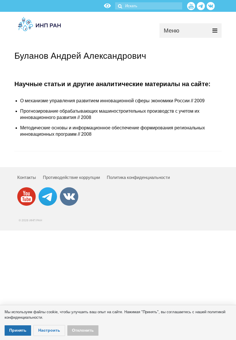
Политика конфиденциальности (138, 177)
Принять (17, 330)
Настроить (49, 330)
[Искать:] (148, 6)
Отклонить (83, 330)
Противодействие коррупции (71, 177)
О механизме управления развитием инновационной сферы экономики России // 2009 (112, 100)
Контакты (26, 177)
